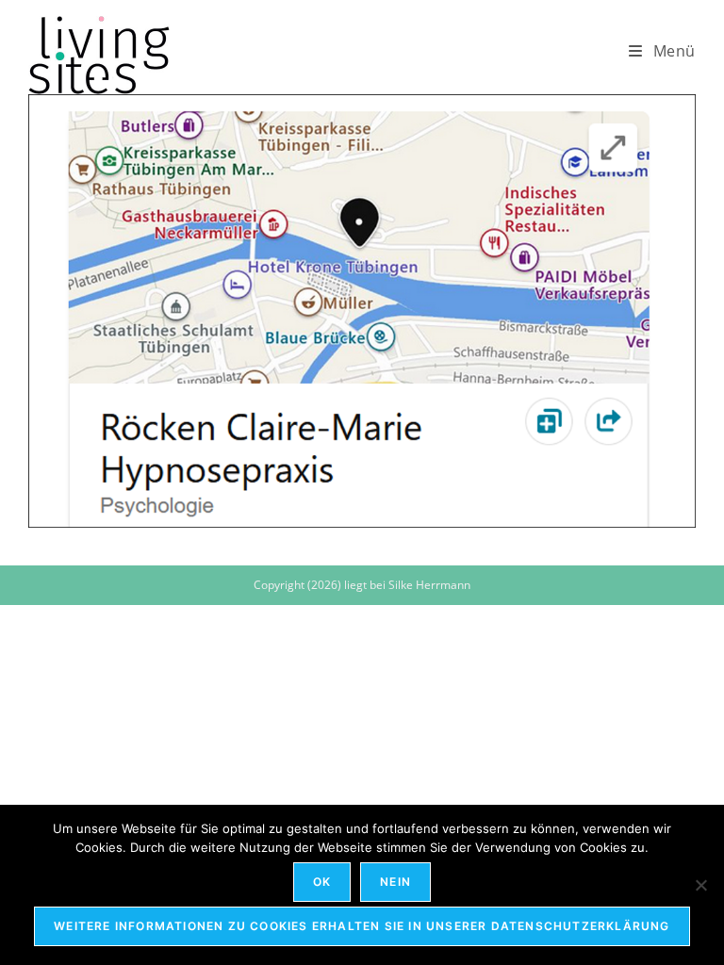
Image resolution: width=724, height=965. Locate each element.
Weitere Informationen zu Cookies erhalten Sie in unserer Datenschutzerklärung (361, 926)
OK (322, 882)
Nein (395, 882)
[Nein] (700, 884)
